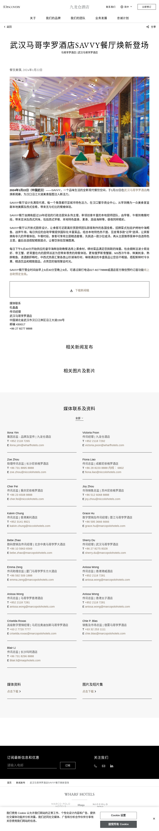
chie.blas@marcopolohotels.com (105, 633)
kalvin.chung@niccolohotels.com (30, 525)
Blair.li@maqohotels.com (25, 660)
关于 (33, 18)
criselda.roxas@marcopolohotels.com (33, 633)
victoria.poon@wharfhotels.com (104, 445)
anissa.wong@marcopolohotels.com (107, 579)
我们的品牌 (53, 18)
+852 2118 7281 (95, 575)
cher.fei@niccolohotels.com (27, 499)
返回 (9, 27)
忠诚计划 (123, 18)
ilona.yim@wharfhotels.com (27, 445)
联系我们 (110, 6)
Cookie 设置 (118, 815)
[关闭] (154, 818)
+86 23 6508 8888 (21, 494)
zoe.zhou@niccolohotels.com (28, 472)
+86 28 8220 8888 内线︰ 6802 (104, 467)
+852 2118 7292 (95, 441)
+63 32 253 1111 (95, 629)
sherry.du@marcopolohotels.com (105, 552)
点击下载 (12, 691)
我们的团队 (78, 18)
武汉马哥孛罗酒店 (135, 190)
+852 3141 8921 (20, 521)
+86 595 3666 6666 (97, 521)
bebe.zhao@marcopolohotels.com (31, 552)
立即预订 (146, 6)
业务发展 (101, 18)
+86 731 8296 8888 (22, 656)
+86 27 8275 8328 (96, 548)
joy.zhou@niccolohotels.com (102, 499)
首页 (9, 782)
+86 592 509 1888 (21, 575)
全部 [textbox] (77, 418)
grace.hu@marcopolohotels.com (105, 525)
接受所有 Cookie (118, 824)
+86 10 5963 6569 (21, 548)
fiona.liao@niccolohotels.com (103, 472)
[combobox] (79, 418)
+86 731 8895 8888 (22, 467)
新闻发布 (20, 782)
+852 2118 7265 (20, 441)
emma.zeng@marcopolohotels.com (32, 579)
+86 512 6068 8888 (97, 494)
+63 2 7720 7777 (20, 629)
